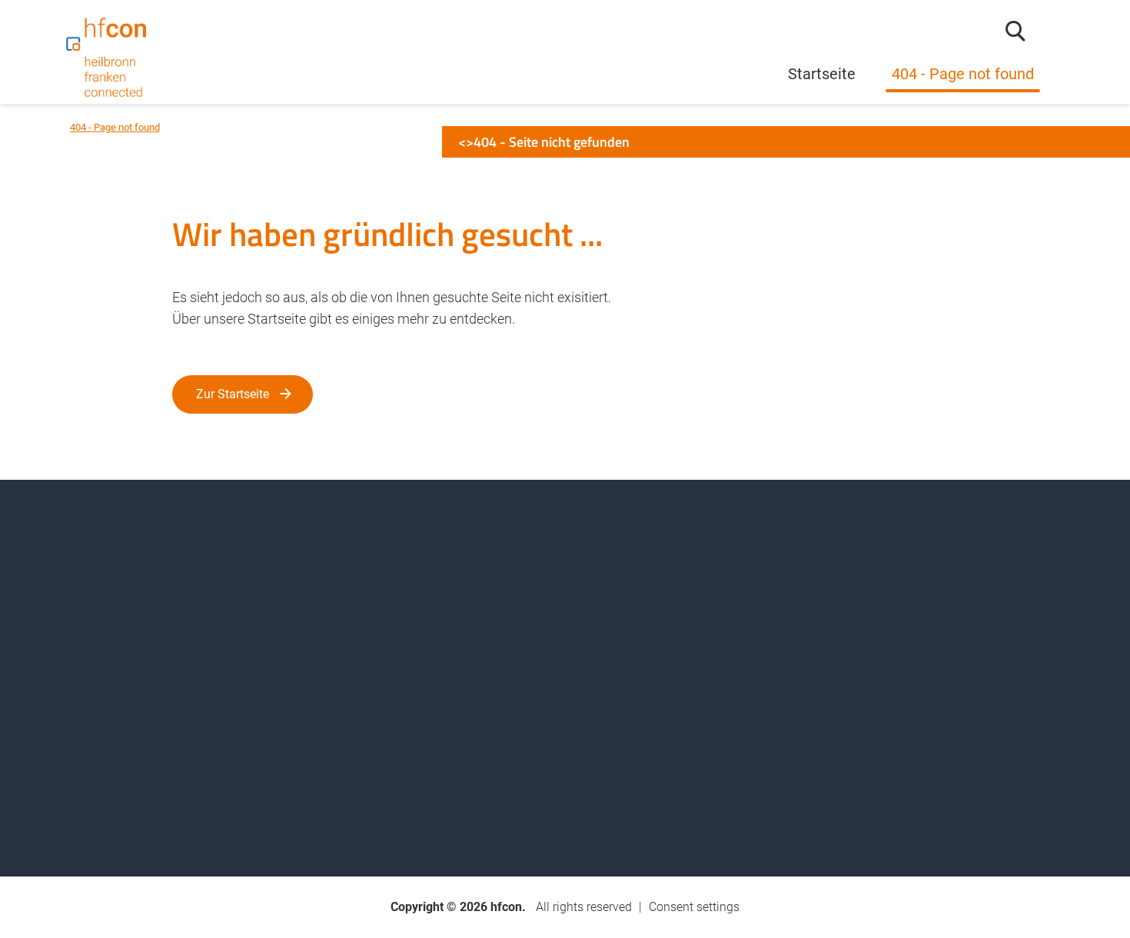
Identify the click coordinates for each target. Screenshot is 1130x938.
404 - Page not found (963, 74)
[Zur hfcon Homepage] (106, 58)
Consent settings (694, 907)
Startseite (822, 74)
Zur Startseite (232, 394)
